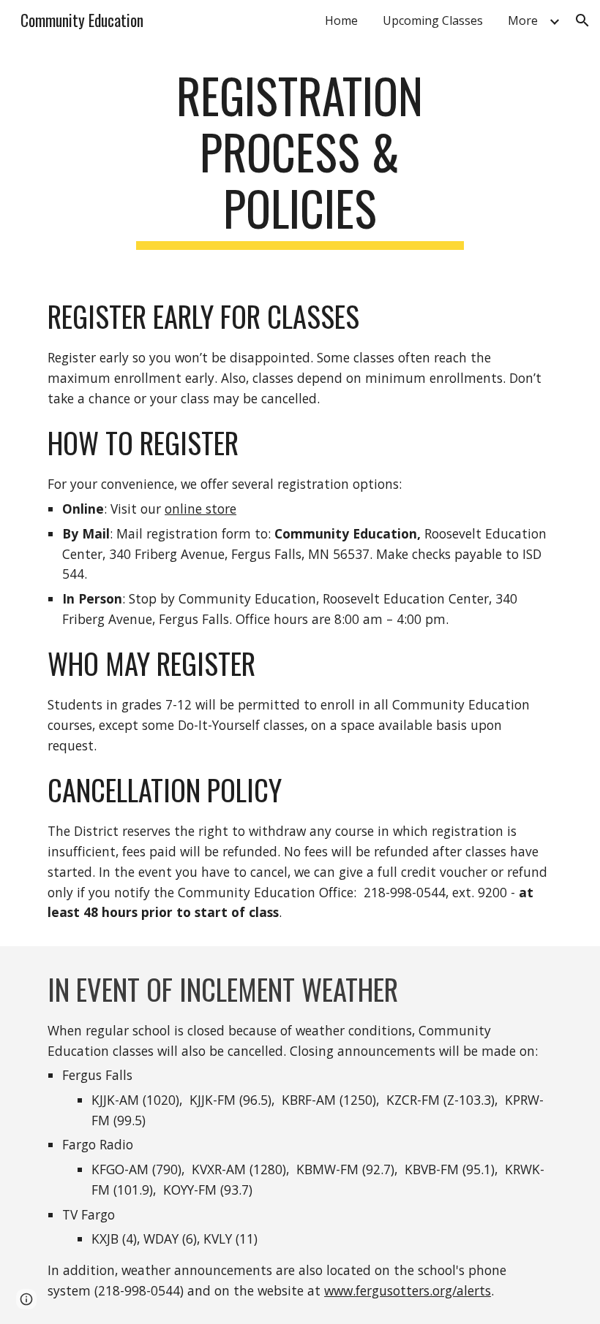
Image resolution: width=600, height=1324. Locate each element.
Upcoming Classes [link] (433, 20)
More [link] (523, 20)
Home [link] (341, 20)
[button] (582, 20)
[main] (300, 158)
